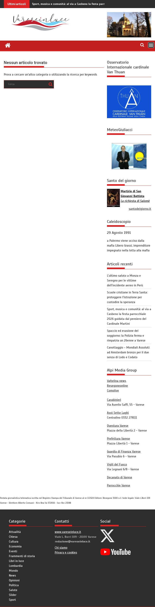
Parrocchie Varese (118, 485)
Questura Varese (117, 425)
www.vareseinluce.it (68, 532)
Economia (15, 546)
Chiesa (13, 537)
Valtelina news (116, 381)
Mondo (13, 570)
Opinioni (14, 580)
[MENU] (151, 45)
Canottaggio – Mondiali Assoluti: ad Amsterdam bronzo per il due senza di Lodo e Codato (128, 352)
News (12, 575)
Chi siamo (61, 547)
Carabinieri (114, 400)
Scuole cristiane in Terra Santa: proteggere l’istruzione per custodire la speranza (127, 297)
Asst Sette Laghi (118, 413)
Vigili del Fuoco (117, 464)
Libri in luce (16, 561)
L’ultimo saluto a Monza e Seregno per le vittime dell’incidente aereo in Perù (125, 280)
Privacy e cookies (66, 552)
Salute (13, 590)
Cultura (13, 541)
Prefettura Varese (118, 438)
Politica (14, 585)
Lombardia (16, 566)
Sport (12, 600)
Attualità (15, 532)
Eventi (13, 551)
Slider (12, 595)
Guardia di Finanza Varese (124, 451)
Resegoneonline (117, 386)
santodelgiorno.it (140, 209)
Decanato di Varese (119, 477)
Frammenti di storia (22, 556)
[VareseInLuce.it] (7, 45)
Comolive (113, 390)
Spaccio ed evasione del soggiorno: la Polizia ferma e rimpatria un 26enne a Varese (126, 335)
